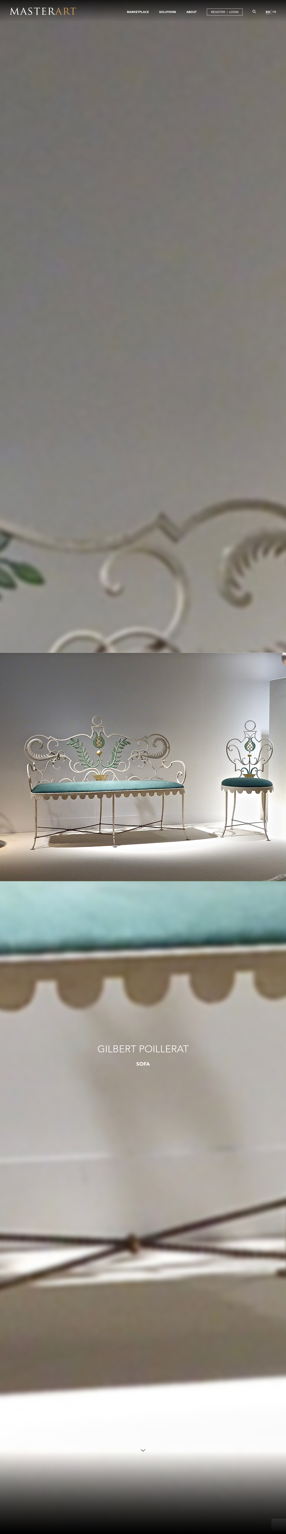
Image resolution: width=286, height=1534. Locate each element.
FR (274, 12)
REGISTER (218, 12)
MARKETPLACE (138, 12)
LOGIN (233, 12)
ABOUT (191, 12)
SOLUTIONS (167, 12)
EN (268, 12)
